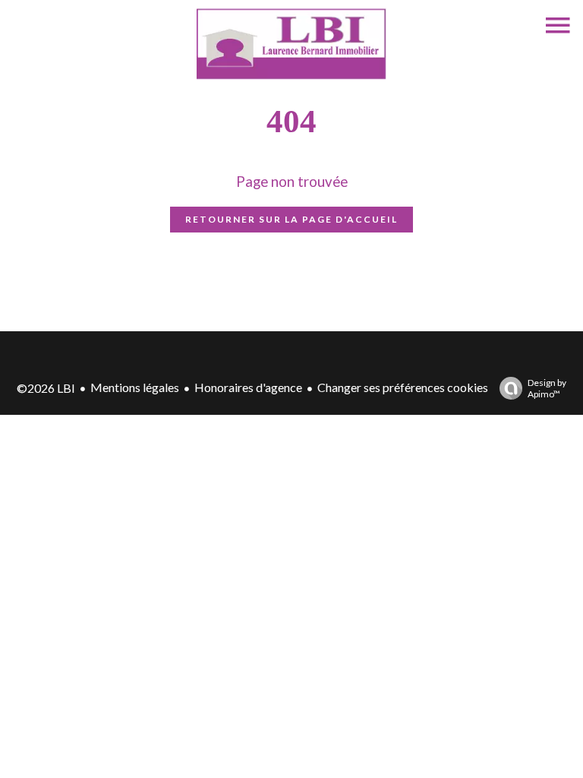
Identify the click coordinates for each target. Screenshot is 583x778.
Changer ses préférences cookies (402, 387)
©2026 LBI (46, 388)
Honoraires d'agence (248, 387)
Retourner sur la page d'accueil (291, 219)
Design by (547, 388)
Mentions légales (134, 387)
